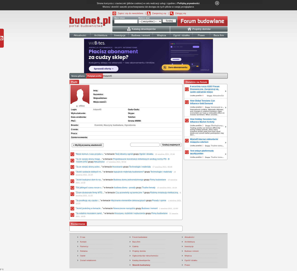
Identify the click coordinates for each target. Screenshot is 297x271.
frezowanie (117, 167)
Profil (74, 82)
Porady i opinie (159, 200)
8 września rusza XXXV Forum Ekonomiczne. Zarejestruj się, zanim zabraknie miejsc (204, 89)
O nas (82, 237)
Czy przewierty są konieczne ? (130, 192)
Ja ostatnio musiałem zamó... (89, 213)
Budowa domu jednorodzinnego (128, 179)
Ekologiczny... (217, 125)
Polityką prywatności (188, 3)
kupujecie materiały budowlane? (129, 172)
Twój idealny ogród (124, 154)
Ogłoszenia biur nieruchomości (145, 256)
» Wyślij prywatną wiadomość (87, 145)
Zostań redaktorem (88, 260)
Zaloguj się (180, 13)
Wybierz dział (144, 18)
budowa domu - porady (125, 187)
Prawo (187, 265)
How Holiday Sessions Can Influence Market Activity (203, 120)
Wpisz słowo (119, 18)
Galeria (135, 246)
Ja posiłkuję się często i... (88, 200)
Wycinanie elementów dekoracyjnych (128, 200)
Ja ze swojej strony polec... (88, 167)
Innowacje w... (217, 107)
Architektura (190, 242)
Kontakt (83, 242)
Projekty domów (139, 251)
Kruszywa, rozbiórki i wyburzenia (129, 213)
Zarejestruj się (159, 13)
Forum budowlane (139, 237)
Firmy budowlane (158, 179)
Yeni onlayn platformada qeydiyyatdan (202, 152)
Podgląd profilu (94, 76)
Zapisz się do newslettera (130, 13)
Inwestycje (189, 246)
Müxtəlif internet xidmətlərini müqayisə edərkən (204, 140)
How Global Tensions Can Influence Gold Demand (202, 102)
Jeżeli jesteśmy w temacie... (89, 208)
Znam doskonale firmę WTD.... (90, 192)
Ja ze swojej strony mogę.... (89, 159)
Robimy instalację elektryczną (164, 192)
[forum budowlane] (202, 21)
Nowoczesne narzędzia (124, 208)
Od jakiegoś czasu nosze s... (89, 187)
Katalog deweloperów (141, 260)
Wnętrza (188, 256)
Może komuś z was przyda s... (90, 154)
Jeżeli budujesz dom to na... (89, 179)
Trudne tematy (148, 187)
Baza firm (136, 242)
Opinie (82, 256)
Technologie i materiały (140, 167)
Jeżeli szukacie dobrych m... (89, 172)
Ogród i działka (146, 154)
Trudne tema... (217, 146)
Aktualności (99, 162)
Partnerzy (84, 246)
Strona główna (78, 76)
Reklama (83, 251)
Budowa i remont (149, 208)
